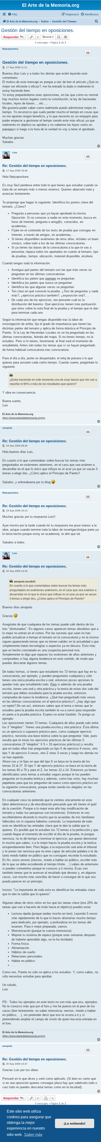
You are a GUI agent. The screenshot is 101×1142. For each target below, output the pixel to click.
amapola (7, 428)
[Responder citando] (88, 52)
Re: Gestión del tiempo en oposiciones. (34, 166)
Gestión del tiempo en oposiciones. (37, 30)
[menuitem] (12, 14)
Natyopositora (10, 48)
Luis (14, 152)
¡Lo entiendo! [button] (74, 1123)
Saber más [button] (33, 1135)
